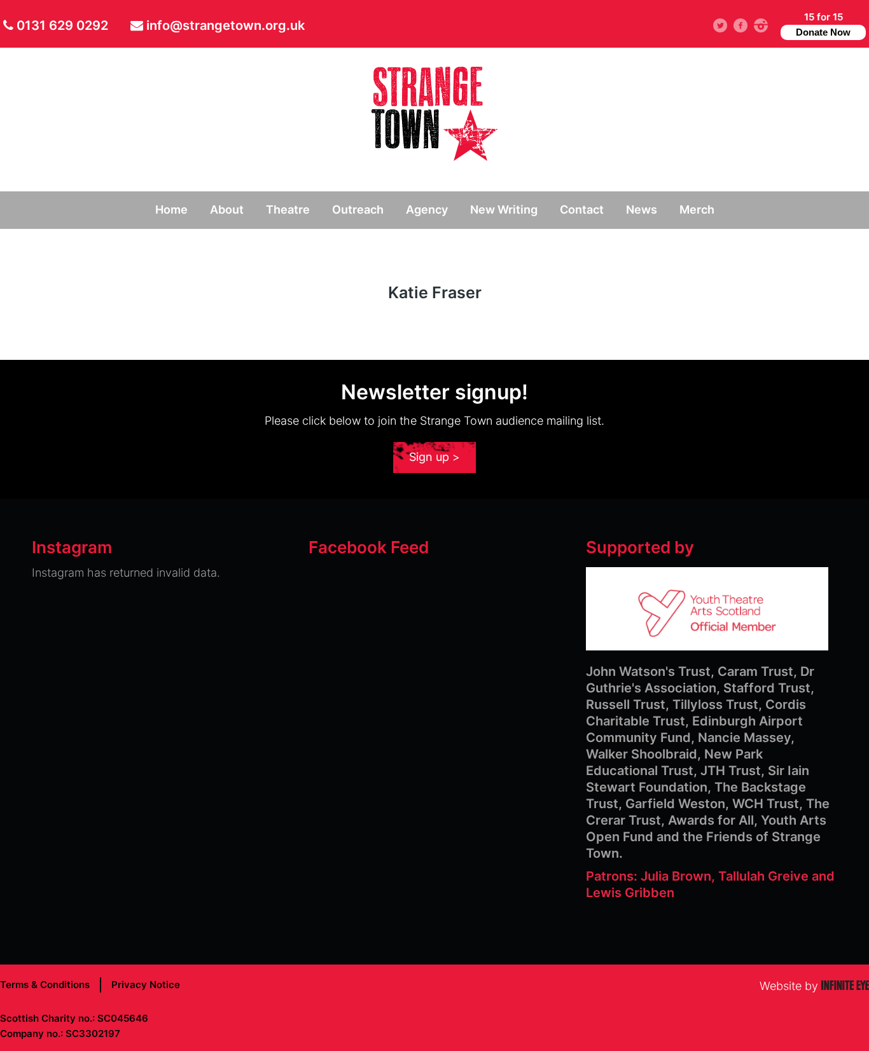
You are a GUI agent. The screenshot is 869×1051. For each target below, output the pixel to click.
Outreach (358, 209)
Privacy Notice (145, 985)
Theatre (288, 209)
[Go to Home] (434, 156)
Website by (814, 986)
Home (171, 209)
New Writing (504, 209)
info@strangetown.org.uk (225, 25)
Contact (582, 209)
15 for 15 (823, 24)
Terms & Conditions (45, 985)
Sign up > (434, 457)
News (641, 209)
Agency (427, 209)
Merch (696, 209)
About (227, 209)
